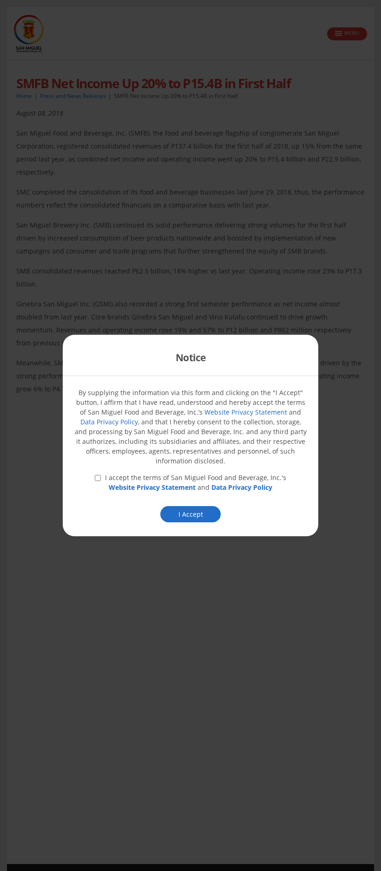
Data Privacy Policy (109, 421)
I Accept (190, 514)
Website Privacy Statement (245, 412)
